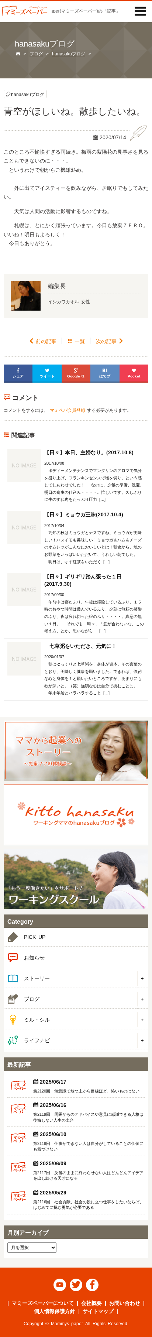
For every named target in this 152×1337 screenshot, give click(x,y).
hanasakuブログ (27, 94)
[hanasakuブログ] (76, 814)
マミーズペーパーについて (43, 1302)
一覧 (76, 340)
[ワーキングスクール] (76, 879)
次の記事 (110, 340)
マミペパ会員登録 (67, 409)
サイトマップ (98, 1310)
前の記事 (42, 340)
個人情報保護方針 (54, 1310)
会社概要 (91, 1302)
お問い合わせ (124, 1302)
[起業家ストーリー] (76, 751)
